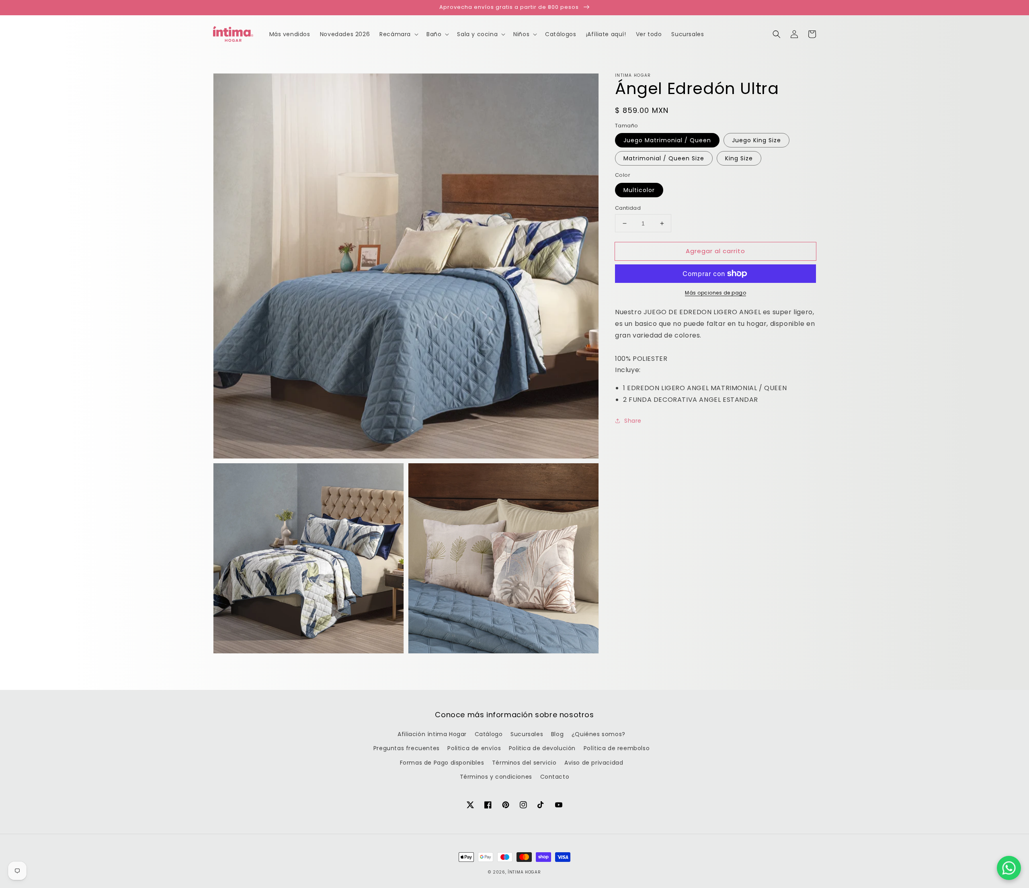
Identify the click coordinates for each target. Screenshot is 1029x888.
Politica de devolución (542, 748)
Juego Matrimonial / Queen (667, 140)
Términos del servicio (524, 763)
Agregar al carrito (715, 251)
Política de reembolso (617, 748)
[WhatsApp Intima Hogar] (1009, 868)
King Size (739, 158)
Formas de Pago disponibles (442, 763)
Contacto (555, 777)
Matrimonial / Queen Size (663, 158)
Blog (557, 734)
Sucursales (526, 734)
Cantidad (628, 208)
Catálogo (489, 734)
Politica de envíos (474, 748)
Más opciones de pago (715, 292)
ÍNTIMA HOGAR (524, 872)
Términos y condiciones (496, 777)
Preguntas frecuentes (406, 748)
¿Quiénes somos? (598, 734)
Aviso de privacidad (593, 763)
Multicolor (639, 190)
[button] (776, 34)
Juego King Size (756, 140)
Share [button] (633, 421)
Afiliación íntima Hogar (432, 734)
